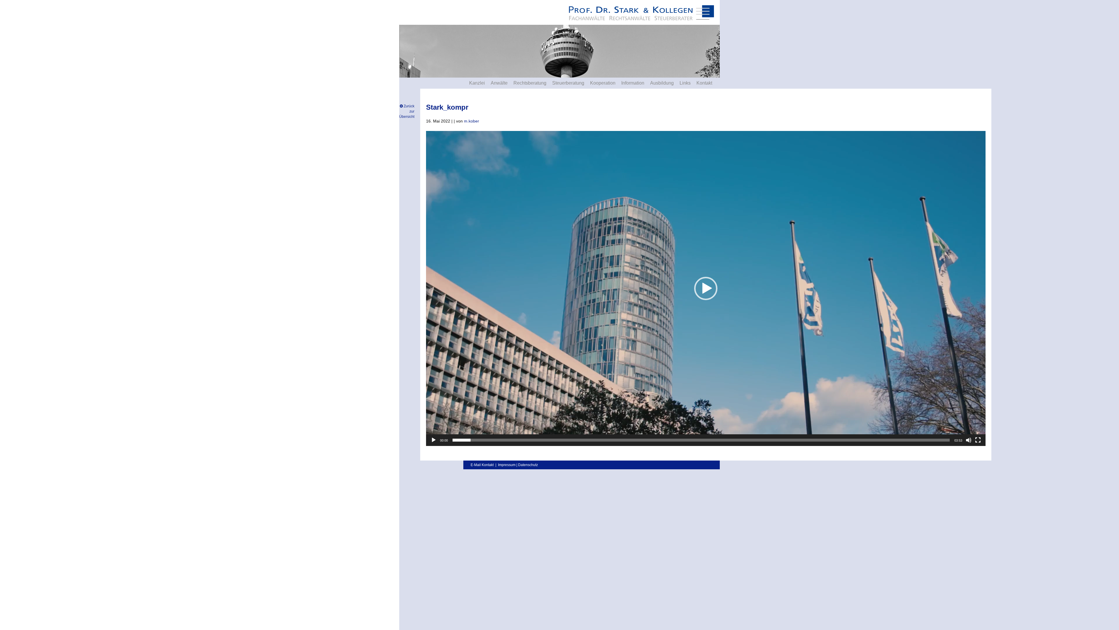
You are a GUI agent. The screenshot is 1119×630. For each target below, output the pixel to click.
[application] (706, 288)
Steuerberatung (568, 82)
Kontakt (704, 82)
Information (632, 82)
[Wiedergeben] (434, 440)
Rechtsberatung (529, 82)
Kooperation (602, 82)
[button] (705, 288)
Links (685, 82)
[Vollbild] (978, 440)
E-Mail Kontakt (482, 465)
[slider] (701, 440)
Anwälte (499, 82)
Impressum (506, 465)
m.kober (471, 121)
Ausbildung (662, 82)
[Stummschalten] (969, 440)
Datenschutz (528, 465)
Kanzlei (477, 82)
